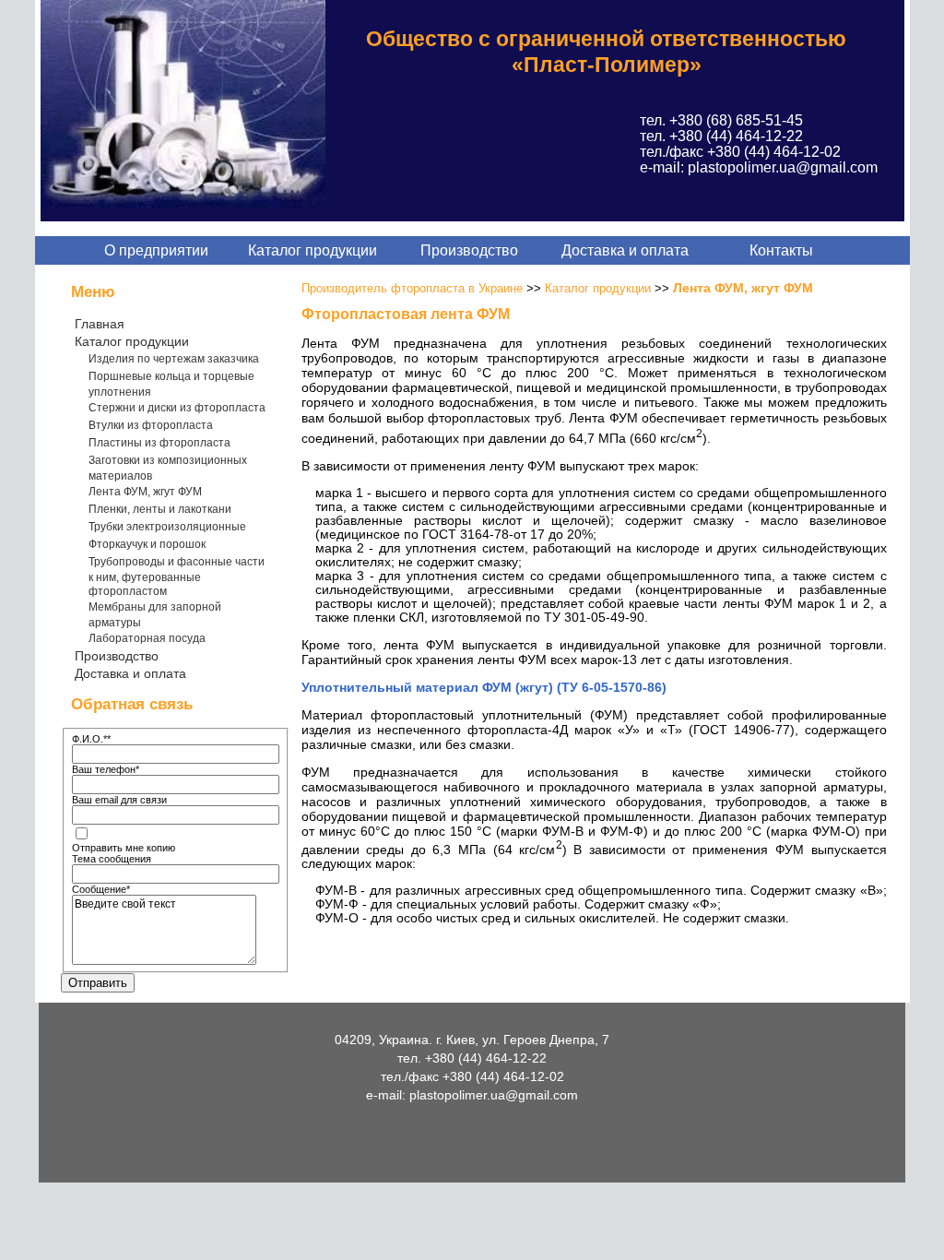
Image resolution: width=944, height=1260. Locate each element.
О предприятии (156, 250)
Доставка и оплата (625, 250)
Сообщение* (101, 889)
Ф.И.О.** (91, 738)
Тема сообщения (111, 858)
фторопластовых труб (494, 417)
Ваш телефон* (105, 769)
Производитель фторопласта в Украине (412, 288)
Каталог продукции (312, 250)
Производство (469, 250)
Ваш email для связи (119, 799)
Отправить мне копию (123, 847)
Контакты (781, 250)
